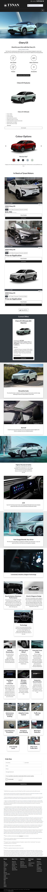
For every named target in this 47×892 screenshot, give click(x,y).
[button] (42, 10)
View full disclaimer (17, 355)
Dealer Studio (10, 890)
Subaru (5, 862)
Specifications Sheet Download (23, 75)
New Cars (14, 861)
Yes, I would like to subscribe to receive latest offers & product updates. (20, 776)
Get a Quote (23, 127)
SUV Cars (22, 864)
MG (4, 871)
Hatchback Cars (23, 865)
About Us (39, 861)
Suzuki (5, 868)
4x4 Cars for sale (23, 867)
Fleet (38, 865)
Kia (4, 861)
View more (9, 125)
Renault (5, 872)
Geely (5, 876)
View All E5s (24, 310)
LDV (5, 867)
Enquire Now (23, 358)
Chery (5, 875)
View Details (23, 215)
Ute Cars (22, 861)
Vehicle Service (31, 862)
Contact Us (39, 862)
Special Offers (14, 869)
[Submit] (28, 5)
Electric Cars (14, 864)
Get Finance (23, 218)
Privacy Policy (39, 869)
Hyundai (5, 865)
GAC (5, 883)
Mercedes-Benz (7, 873)
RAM (5, 879)
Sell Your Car (14, 867)
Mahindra (6, 878)
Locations (34, 1)
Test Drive (14, 868)
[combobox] (35, 5)
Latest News (39, 864)
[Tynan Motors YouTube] (43, 1)
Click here (21, 835)
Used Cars (14, 862)
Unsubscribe (39, 871)
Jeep (5, 880)
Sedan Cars (22, 862)
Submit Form (23, 784)
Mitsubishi (6, 864)
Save (39, 204)
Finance (13, 865)
